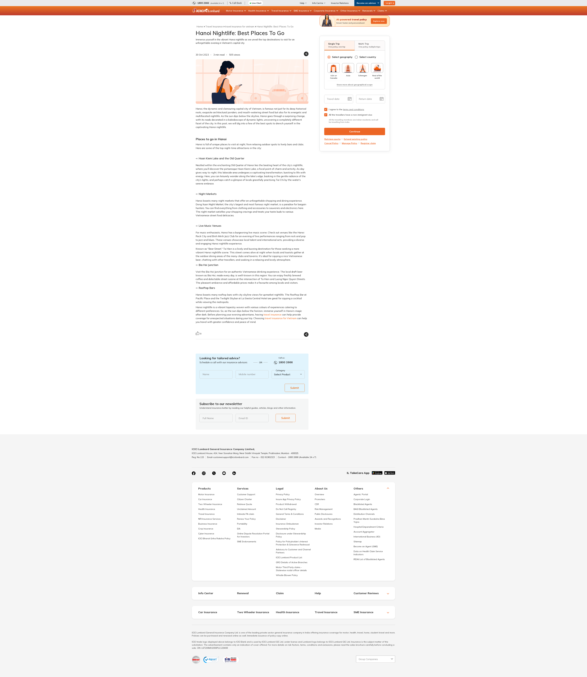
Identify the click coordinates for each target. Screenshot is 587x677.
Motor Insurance (234, 10)
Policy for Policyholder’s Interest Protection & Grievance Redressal (293, 543)
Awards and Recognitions (328, 519)
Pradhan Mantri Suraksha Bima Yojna (369, 520)
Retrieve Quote (244, 504)
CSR (317, 504)
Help (302, 3)
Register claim (368, 143)
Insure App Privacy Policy (288, 499)
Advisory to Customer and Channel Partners (293, 551)
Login (389, 3)
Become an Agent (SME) (366, 546)
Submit (294, 387)
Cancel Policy (331, 143)
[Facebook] (194, 473)
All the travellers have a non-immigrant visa (350, 114)
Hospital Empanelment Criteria (369, 526)
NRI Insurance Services (209, 519)
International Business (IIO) (367, 536)
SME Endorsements (246, 541)
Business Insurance (207, 523)
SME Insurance (301, 10)
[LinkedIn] (234, 473)
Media (318, 528)
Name (206, 374)
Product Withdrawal (286, 504)
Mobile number (247, 374)
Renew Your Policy (246, 519)
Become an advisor (366, 3)
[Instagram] (204, 473)
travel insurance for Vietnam (281, 318)
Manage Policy (349, 143)
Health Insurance (257, 10)
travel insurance (272, 314)
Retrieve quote (332, 139)
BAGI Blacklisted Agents (366, 509)
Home (199, 26)
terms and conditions (353, 109)
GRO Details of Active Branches (291, 562)
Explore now (379, 21)
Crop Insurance (205, 528)
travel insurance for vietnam (239, 26)
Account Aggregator (364, 531)
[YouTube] (224, 473)
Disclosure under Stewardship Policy (291, 535)
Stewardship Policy (285, 528)
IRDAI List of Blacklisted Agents (369, 559)
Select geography (342, 56)
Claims (381, 10)
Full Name (208, 418)
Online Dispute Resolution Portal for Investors (253, 535)
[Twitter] (214, 473)
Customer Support (246, 494)
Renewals (367, 10)
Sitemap (358, 541)
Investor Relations (340, 3)
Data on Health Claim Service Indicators (368, 553)
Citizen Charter (244, 499)
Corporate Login (362, 499)
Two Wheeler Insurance (210, 504)
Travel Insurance (280, 10)
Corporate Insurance (325, 10)
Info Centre (317, 3)
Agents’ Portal (361, 494)
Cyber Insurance (206, 533)
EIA (238, 528)
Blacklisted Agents (363, 504)
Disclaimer (281, 519)
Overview (319, 494)
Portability (242, 523)
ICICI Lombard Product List (289, 557)
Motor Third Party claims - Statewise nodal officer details (291, 569)
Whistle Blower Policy (287, 575)
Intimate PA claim (245, 514)
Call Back (237, 3)
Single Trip (336, 45)
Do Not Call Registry (286, 509)
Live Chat (256, 3)
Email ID (243, 418)
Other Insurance (349, 10)
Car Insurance (205, 499)
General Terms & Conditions (290, 514)
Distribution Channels (364, 514)
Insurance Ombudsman (287, 523)
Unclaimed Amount (246, 509)
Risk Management (323, 509)
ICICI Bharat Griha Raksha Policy (214, 538)
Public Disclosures (323, 514)
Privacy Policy (283, 494)
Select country (367, 56)
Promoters (320, 499)
